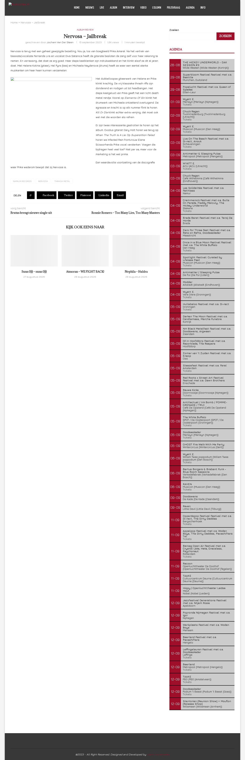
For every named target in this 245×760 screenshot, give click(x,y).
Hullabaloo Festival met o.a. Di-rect (206, 304)
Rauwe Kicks (191, 390)
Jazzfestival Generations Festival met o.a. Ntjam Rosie (204, 602)
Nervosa (43, 181)
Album (113, 7)
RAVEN (187, 484)
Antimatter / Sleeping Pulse (201, 272)
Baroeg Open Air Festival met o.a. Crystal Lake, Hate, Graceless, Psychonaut (204, 548)
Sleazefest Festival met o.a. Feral (205, 365)
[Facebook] (221, 8)
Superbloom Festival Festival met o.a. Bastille (207, 76)
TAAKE (187, 575)
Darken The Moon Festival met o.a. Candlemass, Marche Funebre (205, 318)
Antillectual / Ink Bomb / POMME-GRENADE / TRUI (205, 403)
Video (143, 7)
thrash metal (62, 181)
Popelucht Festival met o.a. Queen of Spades (207, 88)
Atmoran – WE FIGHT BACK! (85, 271)
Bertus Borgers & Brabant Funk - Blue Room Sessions (204, 470)
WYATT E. (189, 163)
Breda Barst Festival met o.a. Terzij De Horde (207, 219)
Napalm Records (22, 181)
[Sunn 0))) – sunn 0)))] (34, 250)
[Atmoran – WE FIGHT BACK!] (85, 250)
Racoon (187, 563)
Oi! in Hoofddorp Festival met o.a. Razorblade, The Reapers (204, 342)
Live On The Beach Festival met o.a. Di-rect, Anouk (206, 140)
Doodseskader (192, 432)
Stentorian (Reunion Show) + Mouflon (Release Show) (207, 702)
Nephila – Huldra (136, 271)
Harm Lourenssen (158, 754)
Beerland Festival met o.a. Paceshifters (200, 638)
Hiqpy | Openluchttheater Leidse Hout (204, 589)
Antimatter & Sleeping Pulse (201, 153)
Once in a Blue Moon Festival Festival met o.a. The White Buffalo (207, 244)
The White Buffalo (194, 417)
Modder (187, 282)
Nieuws (89, 7)
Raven (187, 506)
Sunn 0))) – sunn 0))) (34, 271)
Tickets (187, 104)
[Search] (234, 8)
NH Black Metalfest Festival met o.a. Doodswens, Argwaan (207, 330)
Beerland (189, 664)
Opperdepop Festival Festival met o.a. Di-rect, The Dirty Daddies (207, 517)
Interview (129, 7)
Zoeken (174, 29)
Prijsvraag (173, 7)
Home (77, 7)
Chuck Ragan (191, 111)
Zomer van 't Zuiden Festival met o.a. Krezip (207, 354)
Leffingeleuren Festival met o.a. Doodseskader (203, 651)
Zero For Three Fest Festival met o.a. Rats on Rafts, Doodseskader (207, 231)
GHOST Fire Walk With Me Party (203, 444)
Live (102, 7)
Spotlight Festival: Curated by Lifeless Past (202, 259)
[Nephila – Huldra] (136, 250)
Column (156, 7)
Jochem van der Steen (60, 42)
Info (202, 7)
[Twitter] (225, 8)
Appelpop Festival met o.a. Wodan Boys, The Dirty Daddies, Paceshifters (208, 532)
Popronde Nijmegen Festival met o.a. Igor (206, 614)
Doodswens (190, 496)
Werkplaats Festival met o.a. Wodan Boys (206, 626)
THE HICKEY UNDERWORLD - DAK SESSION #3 (205, 64)
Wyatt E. (188, 99)
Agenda (190, 7)
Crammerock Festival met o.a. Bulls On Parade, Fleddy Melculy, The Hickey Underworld (206, 202)
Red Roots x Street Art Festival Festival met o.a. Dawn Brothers (204, 379)
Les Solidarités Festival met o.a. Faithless (203, 189)
